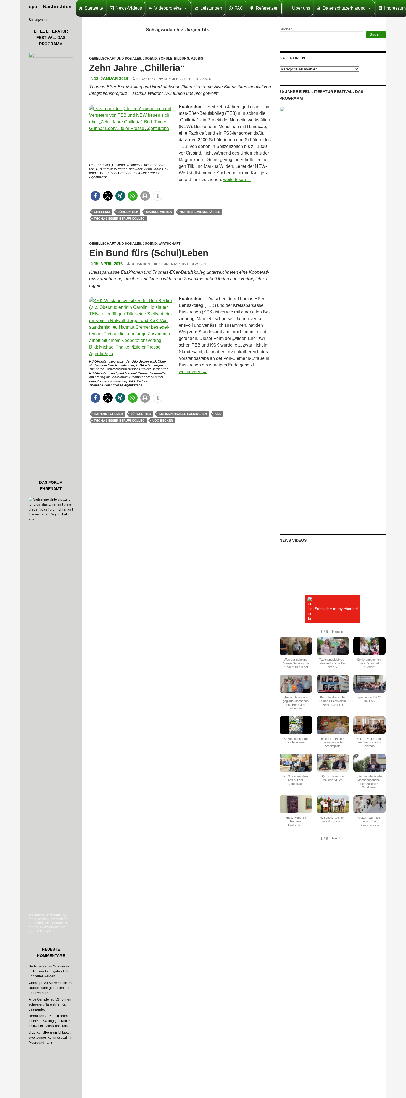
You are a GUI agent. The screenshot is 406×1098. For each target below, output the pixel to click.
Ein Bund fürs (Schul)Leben (148, 253)
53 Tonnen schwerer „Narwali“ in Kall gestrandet (50, 1004)
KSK (218, 414)
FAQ (238, 8)
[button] (95, 196)
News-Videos (128, 8)
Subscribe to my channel (336, 609)
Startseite (94, 8)
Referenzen (267, 8)
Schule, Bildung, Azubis (181, 58)
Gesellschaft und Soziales (115, 58)
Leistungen (211, 8)
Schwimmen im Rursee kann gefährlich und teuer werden (50, 971)
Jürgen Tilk (128, 212)
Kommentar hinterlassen (188, 79)
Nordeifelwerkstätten (200, 212)
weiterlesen (237, 179)
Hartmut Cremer (108, 414)
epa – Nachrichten (50, 6)
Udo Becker (162, 420)
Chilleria (102, 212)
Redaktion (145, 79)
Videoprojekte (168, 8)
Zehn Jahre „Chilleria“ (137, 68)
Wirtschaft (169, 244)
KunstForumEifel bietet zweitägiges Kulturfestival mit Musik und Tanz (50, 1021)
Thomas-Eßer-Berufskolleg (119, 218)
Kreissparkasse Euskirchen (183, 414)
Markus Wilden (159, 212)
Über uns (301, 8)
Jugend (150, 58)
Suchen (286, 29)
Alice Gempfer (39, 999)
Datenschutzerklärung (344, 8)
